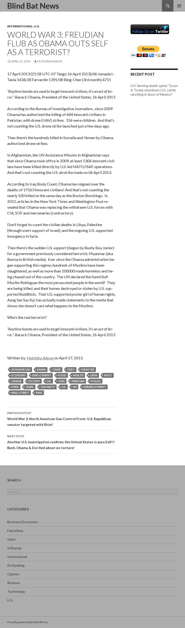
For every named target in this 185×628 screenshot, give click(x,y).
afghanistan (20, 369)
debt (71, 369)
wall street (20, 392)
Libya (93, 375)
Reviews (13, 583)
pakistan (78, 381)
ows (61, 381)
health (78, 375)
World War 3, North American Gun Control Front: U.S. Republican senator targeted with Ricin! (59, 419)
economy (18, 375)
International (20, 26)
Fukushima (15, 530)
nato (108, 375)
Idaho (11, 539)
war (39, 392)
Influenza (14, 548)
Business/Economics (22, 522)
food (62, 375)
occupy (34, 381)
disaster (87, 369)
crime (57, 369)
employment (41, 375)
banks (41, 369)
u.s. (64, 386)
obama (16, 381)
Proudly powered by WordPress (27, 622)
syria (15, 386)
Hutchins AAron (49, 61)
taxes (30, 386)
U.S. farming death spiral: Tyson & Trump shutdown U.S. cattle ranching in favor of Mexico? (154, 90)
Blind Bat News (33, 5)
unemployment (94, 386)
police (96, 381)
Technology (16, 591)
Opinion (13, 574)
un (75, 386)
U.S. (37, 26)
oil (49, 381)
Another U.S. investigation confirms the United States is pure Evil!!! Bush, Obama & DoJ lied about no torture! (61, 442)
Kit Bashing (16, 565)
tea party (47, 386)
